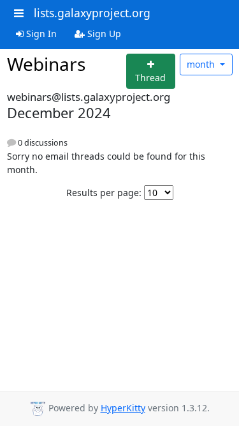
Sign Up (103, 33)
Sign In (40, 33)
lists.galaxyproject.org (92, 12)
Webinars (46, 64)
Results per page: (103, 192)
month (202, 64)
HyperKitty (123, 408)
